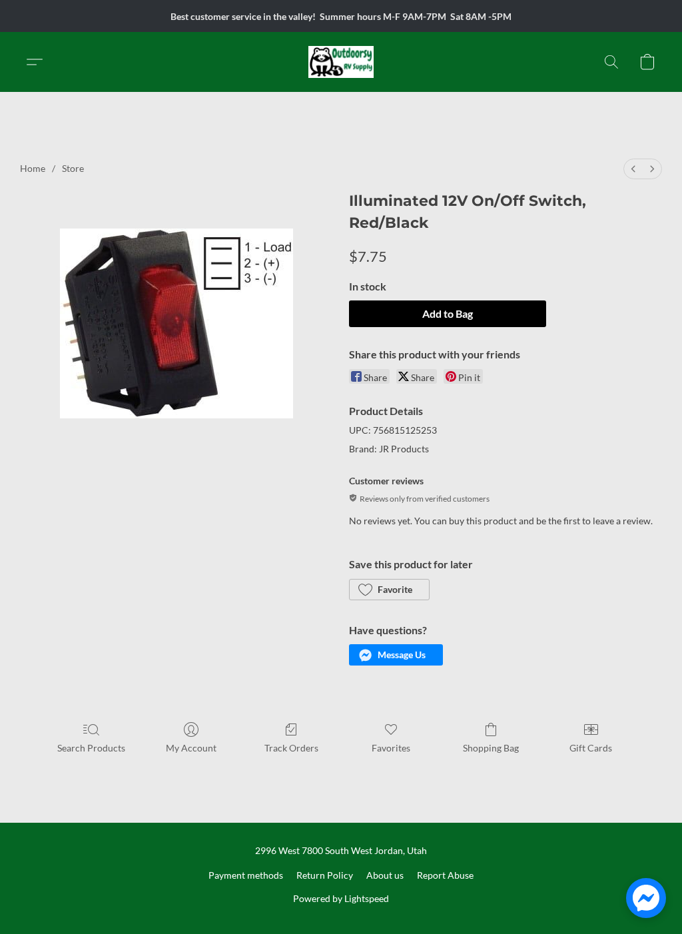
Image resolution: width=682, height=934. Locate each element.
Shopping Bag (491, 747)
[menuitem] (633, 169)
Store (73, 168)
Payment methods (245, 875)
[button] (341, 62)
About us (385, 875)
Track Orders (291, 747)
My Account (191, 747)
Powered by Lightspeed (341, 898)
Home (32, 168)
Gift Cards (590, 747)
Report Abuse (445, 875)
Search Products (91, 747)
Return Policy (324, 875)
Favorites (391, 747)
